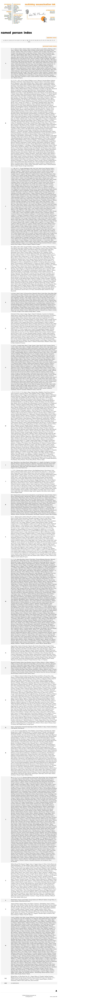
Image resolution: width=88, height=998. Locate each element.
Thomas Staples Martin (16, 578)
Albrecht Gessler (50, 356)
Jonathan (23, 484)
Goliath (50, 369)
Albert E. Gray (33, 380)
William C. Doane (51, 270)
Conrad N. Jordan (24, 488)
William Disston (38, 268)
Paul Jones (40, 487)
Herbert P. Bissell (25, 117)
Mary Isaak (22, 466)
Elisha (12, 299)
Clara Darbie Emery (40, 303)
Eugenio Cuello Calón (40, 236)
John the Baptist (51, 480)
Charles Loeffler (32, 544)
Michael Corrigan (48, 220)
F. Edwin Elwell (32, 301)
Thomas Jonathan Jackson (21, 471)
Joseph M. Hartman (15, 415)
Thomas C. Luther (44, 555)
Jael (40, 471)
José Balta (42, 88)
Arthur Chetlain (36, 197)
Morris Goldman (47, 367)
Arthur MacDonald (34, 560)
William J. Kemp (25, 500)
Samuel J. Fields (43, 319)
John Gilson (39, 362)
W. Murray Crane (46, 227)
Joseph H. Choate (20, 200)
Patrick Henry (36, 428)
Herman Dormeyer (15, 277)
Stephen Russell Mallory (48, 569)
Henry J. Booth (21, 128)
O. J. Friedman (38, 337)
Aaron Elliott (45, 299)
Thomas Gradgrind (27, 375)
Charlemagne (35, 194)
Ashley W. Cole (31, 209)
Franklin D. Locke (32, 543)
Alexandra (37, 60)
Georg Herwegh (28, 432)
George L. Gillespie (33, 360)
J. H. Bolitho (38, 126)
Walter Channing (43, 191)
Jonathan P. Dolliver (34, 273)
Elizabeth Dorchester (49, 275)
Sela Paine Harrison (43, 412)
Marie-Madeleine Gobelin (47, 364)
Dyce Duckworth (30, 282)
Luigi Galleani (50, 346)
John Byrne (35, 164)
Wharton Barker (19, 94)
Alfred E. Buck (32, 152)
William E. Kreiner (15, 514)
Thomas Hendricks (20, 426)
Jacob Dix (49, 268)
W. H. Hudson (23, 451)
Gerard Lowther (18, 554)
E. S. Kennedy (48, 500)
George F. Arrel (26, 72)
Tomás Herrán (20, 430)
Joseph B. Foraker (15, 327)
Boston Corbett (14, 219)
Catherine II (13, 186)
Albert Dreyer (18, 281)
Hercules (36, 429)
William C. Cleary (42, 204)
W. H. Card (50, 176)
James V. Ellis (44, 300)
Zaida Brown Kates (19, 496)
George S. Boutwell (46, 132)
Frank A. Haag (27, 392)
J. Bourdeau (25, 132)
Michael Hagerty (15, 395)
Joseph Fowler (27, 329)
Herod (47, 429)
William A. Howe (15, 450)
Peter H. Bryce (20, 150)
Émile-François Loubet (20, 550)
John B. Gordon (40, 373)
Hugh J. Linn (35, 540)
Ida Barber (18, 91)
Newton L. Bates (49, 98)
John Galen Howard (27, 448)
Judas (19, 491)
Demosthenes (48, 262)
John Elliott (51, 299)
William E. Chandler (33, 191)
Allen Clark (42, 201)
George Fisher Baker (19, 87)
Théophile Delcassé (28, 262)
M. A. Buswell (36, 161)
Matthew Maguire (38, 566)
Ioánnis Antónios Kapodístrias (29, 495)
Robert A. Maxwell (42, 584)
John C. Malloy (14, 570)
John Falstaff (22, 315)
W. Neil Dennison (19, 263)
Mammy (51, 570)
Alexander (52, 58)
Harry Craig (32, 227)
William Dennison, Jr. (29, 263)
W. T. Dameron (36, 248)
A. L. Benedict (25, 108)
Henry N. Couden (21, 223)
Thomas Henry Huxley (31, 459)
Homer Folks (34, 326)
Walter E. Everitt (52, 310)
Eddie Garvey (32, 351)
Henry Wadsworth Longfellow (18, 547)
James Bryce (14, 150)
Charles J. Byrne (28, 164)
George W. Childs (19, 198)
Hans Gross (47, 385)
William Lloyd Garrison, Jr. (22, 351)
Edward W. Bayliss (42, 99)
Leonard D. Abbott (35, 49)
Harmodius (29, 408)
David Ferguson (47, 316)
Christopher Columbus (29, 212)
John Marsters (23, 577)
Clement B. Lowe (18, 552)
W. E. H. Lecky (49, 527)
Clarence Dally (36, 246)
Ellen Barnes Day (39, 257)
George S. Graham (31, 377)
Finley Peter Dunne (27, 288)
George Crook (53, 233)
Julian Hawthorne (27, 418)
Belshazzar (40, 106)
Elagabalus (16, 297)
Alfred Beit (38, 103)
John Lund (29, 555)
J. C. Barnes (49, 94)
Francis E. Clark (14, 202)
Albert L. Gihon (23, 359)
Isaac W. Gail (43, 345)
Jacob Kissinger (36, 506)
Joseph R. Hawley (18, 418)
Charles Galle (43, 346)
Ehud (50, 296)
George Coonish (27, 218)
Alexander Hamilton (15, 400)
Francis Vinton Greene (25, 382)
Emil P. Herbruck (30, 429)
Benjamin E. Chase (24, 196)
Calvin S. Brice (46, 138)
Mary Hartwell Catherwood (23, 186)
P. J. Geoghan (36, 353)
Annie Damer (20, 248)
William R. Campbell (31, 174)
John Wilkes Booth (29, 128)
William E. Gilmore (31, 362)
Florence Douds (14, 278)
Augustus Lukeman (15, 555)
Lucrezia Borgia (27, 130)
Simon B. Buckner (15, 153)
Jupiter (52, 491)
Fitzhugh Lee (37, 529)
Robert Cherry (53, 196)
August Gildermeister (24, 360)
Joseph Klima (26, 507)
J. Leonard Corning (29, 220)
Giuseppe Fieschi (52, 319)
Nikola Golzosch (30, 370)
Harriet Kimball (23, 504)
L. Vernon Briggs (41, 139)
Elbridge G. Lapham (28, 523)
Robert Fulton (41, 341)
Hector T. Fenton (32, 316)
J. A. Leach (31, 527)
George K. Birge (44, 116)
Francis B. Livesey (25, 541)
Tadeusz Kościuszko (45, 511)
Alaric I (50, 57)
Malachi (13, 569)
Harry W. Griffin (45, 384)
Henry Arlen (53, 69)
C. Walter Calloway (25, 171)
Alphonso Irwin (30, 465)
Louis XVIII (47, 550)
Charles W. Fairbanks (36, 314)
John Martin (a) (43, 577)
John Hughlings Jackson (38, 470)
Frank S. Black (31, 119)
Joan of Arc (20, 480)
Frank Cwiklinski (37, 240)
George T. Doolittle (32, 275)
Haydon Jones (39, 485)
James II (44, 471)
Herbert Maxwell (33, 584)
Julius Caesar (42, 168)
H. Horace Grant (48, 377)
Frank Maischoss (22, 567)
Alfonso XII (43, 60)
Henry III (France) (45, 426)
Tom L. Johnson (30, 482)
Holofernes (27, 444)
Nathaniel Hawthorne (37, 418)
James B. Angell (45, 66)
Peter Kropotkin (29, 514)
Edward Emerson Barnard (30, 94)
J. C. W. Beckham (34, 102)
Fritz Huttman (14, 459)
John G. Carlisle (19, 178)
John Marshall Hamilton (16, 401)
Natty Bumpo (14, 156)
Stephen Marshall (15, 577)
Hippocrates (28, 436)
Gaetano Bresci (27, 138)
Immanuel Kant (17, 495)
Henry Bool (47, 127)
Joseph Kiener (35, 503)
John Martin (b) (51, 577)
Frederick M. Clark (23, 202)
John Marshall (50, 576)
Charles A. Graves (18, 380)
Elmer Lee (30, 529)
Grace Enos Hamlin (49, 401)
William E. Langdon (30, 522)
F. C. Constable (18, 215)
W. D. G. (14, 345)
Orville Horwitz (25, 447)
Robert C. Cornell (46, 219)
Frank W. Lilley (38, 537)
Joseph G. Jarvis (27, 474)
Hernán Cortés (21, 222)
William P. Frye (26, 340)
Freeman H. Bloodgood (19, 124)
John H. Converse (43, 215)
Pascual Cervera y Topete (35, 189)
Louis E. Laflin (26, 519)
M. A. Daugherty (45, 252)
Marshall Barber (41, 91)
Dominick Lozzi (26, 554)
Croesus (53, 231)
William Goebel (49, 366)
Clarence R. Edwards (16, 296)
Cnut (54, 207)
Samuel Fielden (29, 319)
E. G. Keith (45, 497)
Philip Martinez (46, 578)
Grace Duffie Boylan (19, 134)
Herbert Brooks (38, 143)
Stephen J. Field (21, 319)
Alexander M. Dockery (16, 271)
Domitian (48, 273)
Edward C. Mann (21, 571)
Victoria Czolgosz (26, 244)
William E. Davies (20, 255)
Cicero (28, 201)
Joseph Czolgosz (53, 241)
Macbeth (53, 559)
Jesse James (24, 473)
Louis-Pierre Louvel (31, 551)
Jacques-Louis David (25, 253)
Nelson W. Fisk (48, 320)
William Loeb (24, 544)
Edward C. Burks (34, 157)
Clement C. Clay (27, 204)
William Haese (49, 393)
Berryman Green (15, 381)
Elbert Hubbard (35, 450)
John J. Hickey (25, 433)
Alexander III (20, 60)
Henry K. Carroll (20, 182)
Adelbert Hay (46, 418)
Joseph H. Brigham (50, 139)
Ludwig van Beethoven (20, 103)
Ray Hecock (43, 422)
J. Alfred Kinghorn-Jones (33, 504)
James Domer (43, 273)
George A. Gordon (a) (20, 373)
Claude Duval (18, 289)
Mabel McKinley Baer (29, 83)
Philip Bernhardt (24, 113)
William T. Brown (48, 146)
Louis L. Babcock (37, 80)
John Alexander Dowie (37, 279)
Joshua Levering (38, 534)
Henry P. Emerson (20, 303)
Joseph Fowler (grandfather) (38, 329)
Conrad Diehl (47, 267)
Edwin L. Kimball (15, 504)
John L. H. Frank (23, 333)
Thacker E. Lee (27, 530)
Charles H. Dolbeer (42, 271)
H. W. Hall (32, 397)
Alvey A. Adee (42, 54)
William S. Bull (46, 153)
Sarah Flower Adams (46, 53)
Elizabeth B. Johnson (40, 481)
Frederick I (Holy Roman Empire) (34, 334)
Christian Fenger (15, 316)
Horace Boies (31, 126)
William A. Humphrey (38, 454)
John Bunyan (30, 156)
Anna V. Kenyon (41, 501)
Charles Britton (40, 142)
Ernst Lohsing (18, 545)
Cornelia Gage (20, 345)
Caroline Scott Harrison (25, 411)
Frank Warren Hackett (49, 392)
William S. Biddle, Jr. (51, 113)
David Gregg (20, 384)
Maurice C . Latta (19, 525)
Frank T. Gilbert (31, 359)
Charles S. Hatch (39, 417)
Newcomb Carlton (37, 178)
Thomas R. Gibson (41, 358)
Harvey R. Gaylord (28, 352)
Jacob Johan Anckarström (22, 65)
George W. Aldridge (44, 58)
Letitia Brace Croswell (20, 236)
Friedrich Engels (22, 305)
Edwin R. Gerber (44, 355)
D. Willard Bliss (19, 123)
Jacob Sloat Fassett (44, 315)
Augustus (51, 75)
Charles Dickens (28, 267)
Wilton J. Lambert (25, 521)
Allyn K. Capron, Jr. (43, 176)
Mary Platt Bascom (15, 98)
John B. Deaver (22, 260)
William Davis (47, 256)
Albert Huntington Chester (17, 197)
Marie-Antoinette (20, 576)
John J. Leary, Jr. (41, 527)
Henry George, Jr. (28, 355)
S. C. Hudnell (53, 450)
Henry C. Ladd (51, 518)
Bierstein (21, 114)
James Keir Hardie (48, 407)
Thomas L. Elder (24, 297)
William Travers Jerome (30, 478)
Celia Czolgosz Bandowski (29, 90)
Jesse (45, 478)
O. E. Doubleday (51, 277)
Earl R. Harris (39, 410)
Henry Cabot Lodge (16, 544)
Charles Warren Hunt (16, 455)
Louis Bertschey (41, 113)
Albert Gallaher (35, 346)
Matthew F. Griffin (15, 385)
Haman (43, 399)
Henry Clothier (39, 207)
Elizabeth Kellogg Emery (17, 304)
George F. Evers (20, 311)
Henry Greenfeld (34, 382)
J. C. (12, 168)
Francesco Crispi (38, 231)
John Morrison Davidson (45, 253)
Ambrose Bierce (14, 114)
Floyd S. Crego (14, 230)
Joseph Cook (40, 216)
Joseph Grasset (41, 378)
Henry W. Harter (52, 414)
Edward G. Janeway (45, 473)
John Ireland (40, 463)
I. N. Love (39, 551)
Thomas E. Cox (36, 226)
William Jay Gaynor (38, 352)
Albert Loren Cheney (35, 196)
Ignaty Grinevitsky (32, 385)
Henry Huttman (21, 459)
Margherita (32, 574)
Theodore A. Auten (25, 76)
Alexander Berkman (42, 112)
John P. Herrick (37, 430)
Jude (22, 491)
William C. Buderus (24, 153)
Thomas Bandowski (41, 90)
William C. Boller (46, 126)
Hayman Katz (28, 496)
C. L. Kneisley (48, 507)
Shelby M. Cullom (50, 236)
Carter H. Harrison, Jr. (37, 411)
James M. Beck (48, 101)
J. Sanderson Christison (46, 200)
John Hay (52, 418)
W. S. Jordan (41, 488)
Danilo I (17, 251)
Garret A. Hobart (32, 439)
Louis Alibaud (36, 61)
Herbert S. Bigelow (28, 114)
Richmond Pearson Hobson (17, 440)
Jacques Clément (19, 205)
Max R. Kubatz (53, 514)
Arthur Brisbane (44, 141)
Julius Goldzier (43, 369)
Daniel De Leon (14, 260)
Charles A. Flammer (48, 322)
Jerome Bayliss (51, 99)
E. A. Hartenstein (31, 414)
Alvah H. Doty (43, 277)
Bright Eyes (20, 141)
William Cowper (28, 226)
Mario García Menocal (21, 348)
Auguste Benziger (49, 110)
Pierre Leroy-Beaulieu (46, 533)
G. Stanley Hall (14, 397)
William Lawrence (38, 526)
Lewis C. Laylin (20, 527)
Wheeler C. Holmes (46, 443)
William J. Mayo (15, 585)
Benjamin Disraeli (30, 268)
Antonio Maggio (23, 565)
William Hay (14, 419)
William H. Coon (19, 218)
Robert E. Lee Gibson (31, 358)
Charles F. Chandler (45, 190)
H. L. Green (45, 381)
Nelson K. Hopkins (50, 446)
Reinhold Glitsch (19, 364)
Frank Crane (38, 227)
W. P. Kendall (33, 500)
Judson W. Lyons (24, 556)
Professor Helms (43, 423)
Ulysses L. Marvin (48, 580)
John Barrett (24, 95)
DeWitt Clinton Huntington (23, 457)
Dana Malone (30, 570)
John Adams (50, 51)
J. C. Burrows (25, 160)
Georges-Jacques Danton (33, 251)
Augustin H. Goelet (15, 367)
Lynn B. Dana (14, 249)
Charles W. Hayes (22, 419)
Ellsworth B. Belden (46, 103)
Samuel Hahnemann (33, 395)
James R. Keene (38, 497)
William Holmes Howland (25, 450)
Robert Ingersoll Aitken (42, 57)
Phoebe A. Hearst (23, 422)
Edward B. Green (30, 381)
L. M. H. (13, 392)
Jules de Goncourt (21, 371)
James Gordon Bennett (29, 109)
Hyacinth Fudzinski (35, 340)
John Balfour (36, 88)
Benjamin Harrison (15, 411)
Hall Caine (23, 169)
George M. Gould (19, 374)
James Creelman (19, 229)
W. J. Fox (27, 331)
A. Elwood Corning (19, 220)
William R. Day (21, 259)
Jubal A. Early (19, 293)
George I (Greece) (44, 353)
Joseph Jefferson (14, 475)
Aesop (34, 55)
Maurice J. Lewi (46, 534)
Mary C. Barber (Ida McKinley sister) (28, 92)
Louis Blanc (14, 121)
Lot (49, 548)
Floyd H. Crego (51, 229)
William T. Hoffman (15, 441)
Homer (48, 444)
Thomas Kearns (14, 497)
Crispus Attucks (30, 75)
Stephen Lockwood (52, 543)
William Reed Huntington (37, 457)
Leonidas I (22, 533)
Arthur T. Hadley (41, 393)
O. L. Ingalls (40, 462)
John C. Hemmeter (15, 425)
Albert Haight (42, 395)
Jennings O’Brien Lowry (45, 552)
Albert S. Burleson (42, 157)
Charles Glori (27, 364)
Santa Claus (19, 204)
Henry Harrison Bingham (21, 116)
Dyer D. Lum (24, 555)
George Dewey (35, 266)
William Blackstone (15, 120)
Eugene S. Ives (14, 467)
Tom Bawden (34, 99)
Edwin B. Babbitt (29, 80)
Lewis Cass (32, 185)
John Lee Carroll (29, 182)
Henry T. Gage (28, 345)
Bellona (26, 106)
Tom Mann (37, 571)
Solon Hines (46, 434)
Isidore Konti (37, 511)
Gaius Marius (35, 576)
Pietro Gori (47, 373)
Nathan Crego (30, 230)
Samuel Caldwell (46, 169)
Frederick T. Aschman (48, 72)
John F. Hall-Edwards (47, 397)
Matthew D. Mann (30, 571)
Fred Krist (22, 514)
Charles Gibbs (22, 358)
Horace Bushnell (28, 161)
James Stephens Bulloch (37, 154)
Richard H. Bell (36, 105)
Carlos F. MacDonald (44, 560)
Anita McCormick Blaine (27, 120)
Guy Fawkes (53, 315)
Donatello (18, 274)
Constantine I (26, 215)
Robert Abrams (39, 50)
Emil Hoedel (52, 440)
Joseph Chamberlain (35, 190)
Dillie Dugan (31, 284)
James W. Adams (42, 51)
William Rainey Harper (45, 408)
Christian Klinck (34, 507)
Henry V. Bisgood (53, 116)
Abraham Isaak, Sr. (15, 466)
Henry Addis (28, 54)
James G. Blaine (37, 120)
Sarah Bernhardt (33, 113)
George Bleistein (40, 121)
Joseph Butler (32, 163)
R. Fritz (15, 338)
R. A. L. (12, 516)
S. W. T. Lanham (19, 523)
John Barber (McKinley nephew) (29, 91)
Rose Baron (17, 95)
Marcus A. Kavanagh (36, 496)
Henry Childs (27, 198)
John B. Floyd (47, 325)
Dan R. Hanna (35, 406)
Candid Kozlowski (19, 513)
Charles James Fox (15, 331)
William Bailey (46, 84)
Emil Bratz (13, 137)
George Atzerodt (39, 75)
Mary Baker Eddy (52, 293)
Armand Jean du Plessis (20, 282)
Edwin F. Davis (46, 255)
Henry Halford (31, 396)
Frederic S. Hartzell (25, 415)
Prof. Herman (42, 429)
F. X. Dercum (22, 264)
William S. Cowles (19, 226)
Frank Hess (35, 432)
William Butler (48, 163)
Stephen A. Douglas (35, 278)
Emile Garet (41, 348)
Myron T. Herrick (46, 430)
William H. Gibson (50, 358)
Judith (34, 491)
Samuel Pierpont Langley (42, 522)
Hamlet (36, 401)
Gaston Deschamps (30, 264)
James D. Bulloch (27, 154)
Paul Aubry (46, 75)
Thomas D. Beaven (39, 101)
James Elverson (24, 301)
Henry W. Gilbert (39, 359)
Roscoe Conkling (30, 214)
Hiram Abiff (35, 436)
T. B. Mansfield (46, 573)
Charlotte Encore (51, 304)
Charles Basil (24, 98)
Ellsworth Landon (42, 521)
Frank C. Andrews (20, 66)
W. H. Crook (14, 234)
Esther (22, 308)
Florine (17, 325)
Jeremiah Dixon (34, 270)
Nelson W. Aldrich (35, 58)
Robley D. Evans (24, 310)
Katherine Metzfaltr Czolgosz (18, 242)
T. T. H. (21, 392)
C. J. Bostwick (19, 131)
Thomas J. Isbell (49, 466)
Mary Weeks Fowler (19, 330)
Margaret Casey (19, 185)
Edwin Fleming (24, 323)
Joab (16, 480)
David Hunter (47, 455)
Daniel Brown (14, 146)
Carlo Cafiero (14, 169)
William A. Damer (28, 248)
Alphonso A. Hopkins (40, 446)
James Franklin (50, 333)
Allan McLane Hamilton (26, 400)
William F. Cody (14, 209)
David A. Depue (14, 264)
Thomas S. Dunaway (48, 284)
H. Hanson (30, 407)
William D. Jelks (45, 475)
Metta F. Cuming (15, 237)
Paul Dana (21, 249)
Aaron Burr (29, 159)
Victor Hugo (41, 452)
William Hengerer (29, 426)
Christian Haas (34, 392)
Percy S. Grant (26, 378)
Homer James (17, 473)
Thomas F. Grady (45, 375)
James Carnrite (53, 179)
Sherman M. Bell (45, 105)
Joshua (31, 489)
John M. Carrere (44, 180)
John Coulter (44, 223)
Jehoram (36, 475)
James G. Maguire (20, 566)
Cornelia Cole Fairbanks (48, 314)
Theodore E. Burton (33, 160)
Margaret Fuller (14, 341)
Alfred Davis (34, 255)
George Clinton (17, 207)
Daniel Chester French (16, 337)
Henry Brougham (19, 145)
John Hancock (46, 404)
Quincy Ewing (28, 311)
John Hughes (18, 452)
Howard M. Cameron (24, 172)
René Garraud (37, 349)
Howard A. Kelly (24, 499)
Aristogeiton (47, 69)
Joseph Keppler (48, 501)
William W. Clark (40, 202)
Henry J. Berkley (33, 112)
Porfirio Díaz (14, 267)
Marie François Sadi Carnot (42, 179)
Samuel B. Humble (20, 454)
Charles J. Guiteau (33, 388)
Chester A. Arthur (38, 72)
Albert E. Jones (29, 484)
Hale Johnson (14, 482)
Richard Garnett (29, 349)
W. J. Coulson (29, 223)
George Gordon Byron (28, 165)
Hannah (16, 407)
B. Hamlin (41, 401)
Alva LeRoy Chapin (21, 193)
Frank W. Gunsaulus (21, 389)
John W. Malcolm (28, 569)
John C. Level (30, 534)
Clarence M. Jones (45, 484)
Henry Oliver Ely (51, 301)
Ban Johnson (32, 481)
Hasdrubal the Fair (20, 417)
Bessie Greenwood (43, 382)
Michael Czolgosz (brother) (40, 242)
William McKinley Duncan (30, 286)
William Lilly (46, 537)
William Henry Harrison (21, 414)
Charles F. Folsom (42, 326)
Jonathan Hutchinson (51, 458)
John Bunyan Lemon (33, 532)
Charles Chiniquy (51, 198)
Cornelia (40, 219)
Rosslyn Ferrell (19, 318)
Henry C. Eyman (36, 311)
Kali (12, 495)
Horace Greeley (53, 380)
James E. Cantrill (34, 176)
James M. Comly (39, 212)
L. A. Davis (31, 256)
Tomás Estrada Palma (30, 308)
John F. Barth (40, 97)
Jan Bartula (53, 97)
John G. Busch (14, 161)
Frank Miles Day (47, 257)
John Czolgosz (44, 241)
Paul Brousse (45, 145)
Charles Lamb (40, 519)
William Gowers (18, 375)
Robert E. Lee (19, 530)
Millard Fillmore (15, 320)
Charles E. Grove (43, 386)
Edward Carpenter (36, 180)
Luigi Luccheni (44, 554)
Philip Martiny (39, 580)
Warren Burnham (15, 159)
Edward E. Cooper (36, 218)
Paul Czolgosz (18, 244)
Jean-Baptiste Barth (31, 97)
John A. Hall (38, 397)
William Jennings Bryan (29, 149)
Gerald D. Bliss (34, 123)
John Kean (51, 496)
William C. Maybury (52, 584)
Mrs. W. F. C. (17, 168)
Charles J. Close (32, 207)
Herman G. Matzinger (39, 582)
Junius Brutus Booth (40, 128)
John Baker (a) (34, 87)
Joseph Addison (35, 54)
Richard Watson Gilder (49, 359)
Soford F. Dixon (42, 270)
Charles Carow (14, 180)
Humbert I (47, 452)
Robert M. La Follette (32, 516)
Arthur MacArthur (21, 559)
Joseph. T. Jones (33, 487)
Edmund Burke (45, 156)
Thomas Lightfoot (30, 537)
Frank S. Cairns (30, 169)
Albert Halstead (29, 399)
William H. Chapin (39, 193)
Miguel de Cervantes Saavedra (21, 189)
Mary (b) (21, 581)
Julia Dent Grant (18, 378)
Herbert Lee (43, 529)
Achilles (18, 51)
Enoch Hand (28, 406)
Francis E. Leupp (22, 534)
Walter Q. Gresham (36, 384)
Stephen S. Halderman (51, 395)
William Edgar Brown (39, 146)
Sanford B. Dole (19, 273)
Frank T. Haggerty (24, 395)
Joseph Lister (50, 540)
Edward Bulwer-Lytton (49, 154)
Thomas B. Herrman (19, 432)
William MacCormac (24, 560)
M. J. (15, 470)
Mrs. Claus (13, 204)
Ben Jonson (17, 488)
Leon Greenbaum (15, 382)
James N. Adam (27, 51)
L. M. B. (19, 80)
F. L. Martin (29, 577)
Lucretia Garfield (21, 349)
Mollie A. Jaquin (19, 474)
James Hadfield (32, 393)
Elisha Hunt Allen (23, 62)
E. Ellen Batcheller (32, 98)
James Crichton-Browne (22, 231)
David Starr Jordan (33, 488)
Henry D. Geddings (15, 353)
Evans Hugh (30, 451)
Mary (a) (16, 581)
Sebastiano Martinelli (36, 578)
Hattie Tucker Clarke (49, 202)
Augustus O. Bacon (38, 81)
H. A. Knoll (40, 508)
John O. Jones (17, 487)
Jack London (34, 545)
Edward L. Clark (49, 201)
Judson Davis (25, 256)
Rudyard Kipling (20, 506)
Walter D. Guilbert (24, 388)
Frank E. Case (42, 183)
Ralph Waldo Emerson (30, 303)
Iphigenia (34, 463)
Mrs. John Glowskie (35, 364)
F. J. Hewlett (50, 432)
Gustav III (39, 389)
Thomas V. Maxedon (23, 584)
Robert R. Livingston (35, 541)
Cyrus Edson (32, 294)
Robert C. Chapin (30, 193)
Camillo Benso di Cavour (37, 187)
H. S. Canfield (20, 175)
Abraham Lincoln (20, 539)
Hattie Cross (39, 234)
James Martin (36, 577)
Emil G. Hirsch (41, 436)
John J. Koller (20, 511)
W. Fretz (24, 337)
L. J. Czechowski (46, 240)
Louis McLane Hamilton (28, 401)
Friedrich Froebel (22, 338)
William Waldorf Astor (48, 73)
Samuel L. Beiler (31, 103)
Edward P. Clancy (35, 201)
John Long (45, 545)
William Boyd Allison (20, 64)
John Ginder (46, 362)
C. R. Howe (43, 448)
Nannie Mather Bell (27, 105)
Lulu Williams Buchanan (39, 150)
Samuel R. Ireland (47, 463)
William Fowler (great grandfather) (33, 330)
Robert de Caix (38, 169)
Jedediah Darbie (43, 251)
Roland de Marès (25, 574)
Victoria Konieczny (28, 511)
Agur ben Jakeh (20, 57)
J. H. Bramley (35, 135)
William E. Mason (41, 581)
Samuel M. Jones (47, 487)
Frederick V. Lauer (28, 525)
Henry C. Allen (31, 62)
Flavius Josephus (25, 489)
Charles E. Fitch (18, 322)
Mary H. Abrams (32, 50)
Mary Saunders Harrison (22, 412)
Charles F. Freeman (26, 336)
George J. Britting (31, 142)
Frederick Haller (14, 399)
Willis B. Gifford (15, 359)
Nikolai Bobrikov (15, 126)
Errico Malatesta (19, 569)
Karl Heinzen (22, 423)
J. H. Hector (49, 422)
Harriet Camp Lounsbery (20, 551)
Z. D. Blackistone (52, 119)
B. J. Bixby (17, 119)
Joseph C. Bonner (39, 127)
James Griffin (52, 384)
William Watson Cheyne (46, 197)
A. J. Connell (37, 214)
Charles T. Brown (53, 145)
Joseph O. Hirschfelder (51, 436)
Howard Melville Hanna (44, 406)
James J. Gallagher (27, 346)
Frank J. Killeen (42, 503)
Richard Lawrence (29, 526)
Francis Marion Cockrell (49, 208)
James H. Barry (14, 97)
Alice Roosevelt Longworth (40, 547)
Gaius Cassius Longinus (41, 185)
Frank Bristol (24, 142)
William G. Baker (15, 88)
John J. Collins (19, 212)
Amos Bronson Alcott (25, 58)
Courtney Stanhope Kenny (22, 501)
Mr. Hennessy (37, 426)
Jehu (40, 475)
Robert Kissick (28, 506)
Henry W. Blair (45, 120)
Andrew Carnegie (26, 179)
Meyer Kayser (45, 496)
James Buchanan (29, 150)
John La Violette (15, 518)
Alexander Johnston (48, 482)
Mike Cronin (46, 233)
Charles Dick (21, 267)
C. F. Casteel (50, 185)
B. (11, 80)
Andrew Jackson (28, 470)
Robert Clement (28, 205)
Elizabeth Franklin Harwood (44, 415)
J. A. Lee (49, 529)
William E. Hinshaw (20, 436)
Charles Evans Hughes (39, 451)
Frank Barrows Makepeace (38, 567)
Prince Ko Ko (36, 510)
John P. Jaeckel (35, 471)
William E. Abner (18, 50)
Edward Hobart (24, 439)
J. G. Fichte (51, 318)
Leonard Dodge (25, 271)
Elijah (29, 297)
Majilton (29, 567)
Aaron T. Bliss (48, 121)
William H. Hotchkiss (35, 447)
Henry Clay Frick (31, 337)
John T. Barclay (41, 92)
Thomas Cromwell (38, 233)
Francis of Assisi (42, 331)
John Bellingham (20, 106)
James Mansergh (38, 573)
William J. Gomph (47, 370)
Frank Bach (19, 81)
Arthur (32, 72)
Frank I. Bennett (19, 109)
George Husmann (35, 458)
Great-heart (46, 380)
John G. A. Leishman (49, 530)
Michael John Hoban (49, 437)
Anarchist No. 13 (51, 64)
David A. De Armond (38, 259)
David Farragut (29, 315)
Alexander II (14, 60)
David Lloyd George (46, 541)
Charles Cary (18, 183)
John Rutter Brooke (20, 143)
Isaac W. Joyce (47, 489)
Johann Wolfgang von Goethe (27, 367)
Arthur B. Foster (23, 327)
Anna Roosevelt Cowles (43, 225)
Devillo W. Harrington (21, 410)
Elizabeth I (22, 299)
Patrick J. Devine (20, 266)
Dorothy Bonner (30, 127)
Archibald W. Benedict (34, 108)
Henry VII (17, 428)
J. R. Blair (51, 120)
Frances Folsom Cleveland (38, 205)
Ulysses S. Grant (33, 378)
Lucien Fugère (43, 340)
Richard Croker (21, 233)
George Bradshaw (20, 135)
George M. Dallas (28, 246)
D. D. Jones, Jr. (17, 485)
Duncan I (29, 285)
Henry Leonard (51, 532)
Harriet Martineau (26, 578)
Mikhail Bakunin (24, 88)
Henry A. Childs (34, 198)
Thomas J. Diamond (44, 266)
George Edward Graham (20, 377)
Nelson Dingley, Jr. (20, 268)
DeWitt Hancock (38, 404)
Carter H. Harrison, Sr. (48, 411)
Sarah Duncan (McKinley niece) (39, 285)
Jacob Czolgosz (36, 241)
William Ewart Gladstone (33, 363)
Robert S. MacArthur (30, 559)
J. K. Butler (17, 163)
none (29, 41)
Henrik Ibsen (17, 462)
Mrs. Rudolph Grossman (22, 386)
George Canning (28, 175)
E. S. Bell (20, 105)
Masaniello (26, 581)
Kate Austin (18, 76)
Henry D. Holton (42, 444)
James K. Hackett (15, 393)
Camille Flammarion (39, 322)
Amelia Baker (39, 86)
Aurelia (12, 76)
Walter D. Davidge (35, 253)
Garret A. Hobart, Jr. (41, 439)
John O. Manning (20, 573)
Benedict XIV (18, 108)
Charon (18, 196)
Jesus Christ (50, 478)
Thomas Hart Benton (39, 110)
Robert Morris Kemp (15, 500)
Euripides (37, 308)
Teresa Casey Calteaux (35, 171)
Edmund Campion (48, 174)
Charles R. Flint (49, 323)
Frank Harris (45, 410)
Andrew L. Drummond (43, 281)
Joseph (54, 488)
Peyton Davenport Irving (20, 465)
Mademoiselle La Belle (20, 516)
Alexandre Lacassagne (34, 518)
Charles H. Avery (44, 76)
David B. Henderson (34, 425)
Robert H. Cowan (15, 225)
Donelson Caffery (50, 168)
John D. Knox (19, 510)
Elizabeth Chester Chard (25, 194)
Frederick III (52, 334)
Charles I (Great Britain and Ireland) (47, 194)
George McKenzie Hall (24, 397)
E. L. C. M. (13, 559)
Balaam (30, 88)
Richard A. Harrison (33, 412)
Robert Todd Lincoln (40, 539)
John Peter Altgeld (38, 64)
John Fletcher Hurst (26, 458)
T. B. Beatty (22, 101)
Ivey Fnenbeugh (26, 326)
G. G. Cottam (47, 222)
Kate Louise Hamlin (22, 403)
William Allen (39, 62)
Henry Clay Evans (15, 310)
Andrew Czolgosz (20, 241)
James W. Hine (38, 434)
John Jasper (42, 474)
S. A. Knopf (46, 508)
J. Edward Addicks (19, 54)
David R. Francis (15, 333)
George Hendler (43, 425)
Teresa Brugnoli (36, 148)
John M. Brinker (36, 141)
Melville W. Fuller (23, 341)
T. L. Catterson (44, 186)
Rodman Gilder (14, 360)
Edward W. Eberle (36, 293)
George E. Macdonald (22, 562)
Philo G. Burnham (52, 157)
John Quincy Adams (20, 53)
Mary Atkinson (22, 75)
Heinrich (16, 423)
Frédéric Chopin (28, 200)
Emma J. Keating (30, 497)
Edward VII (52, 294)
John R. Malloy (22, 570)
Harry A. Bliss (41, 123)
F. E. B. (14, 80)
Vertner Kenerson (41, 500)
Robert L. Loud (29, 550)
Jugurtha (39, 491)
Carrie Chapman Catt (35, 186)
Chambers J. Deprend (50, 263)
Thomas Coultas (36, 223)
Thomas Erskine (23, 307)
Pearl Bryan (20, 149)
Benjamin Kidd (20, 503)
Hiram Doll (26, 273)
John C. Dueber (14, 284)
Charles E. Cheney (45, 196)
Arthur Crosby (21, 234)
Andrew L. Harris (31, 410)
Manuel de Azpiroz (18, 77)
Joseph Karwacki (40, 495)
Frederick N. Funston (20, 343)
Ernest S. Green (38, 381)
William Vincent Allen (48, 62)
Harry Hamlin (14, 403)
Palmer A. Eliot (50, 297)
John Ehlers (46, 296)
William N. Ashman (37, 73)
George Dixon (26, 270)
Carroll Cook (34, 216)
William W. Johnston (16, 484)
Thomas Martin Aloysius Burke (22, 157)
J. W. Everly (13, 311)
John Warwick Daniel (33, 249)
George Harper (36, 408)
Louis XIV (41, 550)
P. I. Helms (36, 423)
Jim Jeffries (30, 475)
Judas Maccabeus (15, 560)
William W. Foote (51, 326)
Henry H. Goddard (15, 366)
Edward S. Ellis (28, 300)
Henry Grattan (49, 378)
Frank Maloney (37, 570)
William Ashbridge (28, 73)
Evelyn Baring (48, 92)
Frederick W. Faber (15, 314)
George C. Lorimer (35, 548)
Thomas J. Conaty (20, 214)
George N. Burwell (43, 160)
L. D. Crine (30, 231)
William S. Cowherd (32, 225)
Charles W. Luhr (52, 554)
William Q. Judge (28, 491)
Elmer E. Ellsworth (15, 301)
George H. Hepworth (20, 429)
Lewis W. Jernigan (20, 478)
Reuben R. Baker (50, 87)
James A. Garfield (49, 348)
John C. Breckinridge (40, 137)
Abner (12, 50)
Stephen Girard (52, 362)
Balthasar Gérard (36, 355)
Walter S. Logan (46, 544)
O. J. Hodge (27, 440)
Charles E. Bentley (29, 110)
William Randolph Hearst (33, 422)
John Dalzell (14, 248)
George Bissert (41, 117)
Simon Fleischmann (15, 323)
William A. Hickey (33, 433)
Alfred (54, 60)
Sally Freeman (34, 336)
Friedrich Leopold (30, 533)
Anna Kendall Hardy (21, 408)
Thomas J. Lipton (42, 540)
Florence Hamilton (37, 400)
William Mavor (14, 584)
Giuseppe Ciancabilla (21, 201)
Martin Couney (51, 223)
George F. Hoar (31, 437)
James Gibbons (14, 358)
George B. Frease (22, 334)
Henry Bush (21, 161)
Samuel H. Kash (48, 495)
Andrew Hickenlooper (16, 433)
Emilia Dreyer (25, 281)
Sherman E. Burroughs (16, 160)
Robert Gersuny (42, 356)
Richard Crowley (30, 236)
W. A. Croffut (14, 233)
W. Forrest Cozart (25, 227)
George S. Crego (22, 230)
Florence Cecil (47, 187)
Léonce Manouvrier (29, 573)
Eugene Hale (24, 396)
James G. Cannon (45, 175)
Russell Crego (46, 230)
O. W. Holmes (25, 443)
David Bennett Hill (43, 433)
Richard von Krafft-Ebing (31, 513)
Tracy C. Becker (18, 102)
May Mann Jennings (27, 477)
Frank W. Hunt (31, 455)
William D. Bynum (19, 164)
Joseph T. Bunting (22, 156)
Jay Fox (22, 331)
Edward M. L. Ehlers (37, 296)
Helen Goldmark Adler (22, 55)
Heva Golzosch (21, 370)
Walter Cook (47, 216)
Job (25, 480)
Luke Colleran (38, 211)
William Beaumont (30, 101)
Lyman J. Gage (35, 345)
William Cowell (23, 225)
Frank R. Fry (19, 340)
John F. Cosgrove (39, 222)
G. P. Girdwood (14, 363)
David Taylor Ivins (22, 467)
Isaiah (43, 466)
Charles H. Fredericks (16, 336)
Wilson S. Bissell (33, 117)
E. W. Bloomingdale (41, 124)
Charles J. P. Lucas (35, 554)
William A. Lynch (15, 556)
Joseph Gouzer (39, 374)
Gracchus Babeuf (46, 80)
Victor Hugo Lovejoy (47, 551)
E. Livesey (17, 541)
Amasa (44, 64)
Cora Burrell (43, 159)
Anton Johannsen (30, 480)
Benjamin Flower (24, 325)
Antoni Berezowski (24, 112)
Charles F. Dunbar (22, 285)
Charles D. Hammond (43, 403)
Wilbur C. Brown (29, 146)
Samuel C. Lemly (23, 532)
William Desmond (39, 264)
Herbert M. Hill (51, 433)
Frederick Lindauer (19, 540)
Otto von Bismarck (15, 117)
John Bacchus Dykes (40, 289)
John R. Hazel (32, 421)
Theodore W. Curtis (26, 238)
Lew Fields (36, 319)
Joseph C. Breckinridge (51, 137)
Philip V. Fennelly (23, 316)
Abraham (25, 50)
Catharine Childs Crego (41, 229)
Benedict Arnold (38, 71)
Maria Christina (36, 200)
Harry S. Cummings (24, 237)
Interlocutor (28, 463)
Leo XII (40, 532)
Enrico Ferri (39, 318)
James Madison (14, 565)
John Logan (39, 544)
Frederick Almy (29, 64)
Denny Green (23, 381)
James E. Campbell (20, 174)
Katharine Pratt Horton (16, 447)
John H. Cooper (52, 218)
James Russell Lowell (34, 552)
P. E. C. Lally (33, 519)
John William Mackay (20, 563)
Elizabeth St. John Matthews (17, 582)
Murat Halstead (37, 399)
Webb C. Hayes (24, 421)
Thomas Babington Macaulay (43, 559)
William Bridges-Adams (20, 139)
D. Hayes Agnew (44, 55)
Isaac (36, 465)
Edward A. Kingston (44, 504)
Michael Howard (36, 448)
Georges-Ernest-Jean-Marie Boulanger (42, 131)
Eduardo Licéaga (21, 537)
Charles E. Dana (52, 248)
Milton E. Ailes (32, 57)
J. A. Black (44, 119)
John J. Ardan (32, 69)
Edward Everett (44, 310)
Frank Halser (22, 399)
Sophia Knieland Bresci (36, 138)
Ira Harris (51, 410)
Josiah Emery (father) (28, 304)
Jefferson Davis (17, 256)
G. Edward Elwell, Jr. (41, 301)
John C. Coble (31, 208)
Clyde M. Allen (15, 62)
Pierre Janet (37, 473)
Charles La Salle (50, 516)
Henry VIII (23, 428)
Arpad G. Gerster (34, 356)
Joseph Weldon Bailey (49, 83)
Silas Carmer (18, 179)
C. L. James (49, 471)
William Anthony (41, 68)
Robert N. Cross (46, 234)
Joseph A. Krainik (42, 513)
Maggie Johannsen (39, 480)
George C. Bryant (40, 149)
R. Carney (33, 179)
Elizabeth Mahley (52, 566)
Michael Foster (45, 327)
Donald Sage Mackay (44, 562)
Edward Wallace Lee (23, 529)
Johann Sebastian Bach (28, 81)
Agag (38, 55)
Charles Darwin (36, 252)
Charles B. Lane (14, 522)
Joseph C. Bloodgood (31, 124)
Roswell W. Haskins (30, 417)
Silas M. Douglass (20, 279)
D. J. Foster (30, 327)
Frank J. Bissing (49, 117)
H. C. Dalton (43, 246)
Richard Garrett (44, 349)
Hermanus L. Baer (19, 83)
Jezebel (12, 480)
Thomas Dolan (33, 271)
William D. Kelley (15, 499)
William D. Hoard (40, 437)
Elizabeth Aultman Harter (42, 414)
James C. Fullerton (32, 341)
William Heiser (29, 423)
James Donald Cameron (34, 172)
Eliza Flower (32, 325)
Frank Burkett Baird (21, 86)
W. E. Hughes (35, 452)
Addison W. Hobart (15, 439)
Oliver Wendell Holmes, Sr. (35, 443)
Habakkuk (41, 392)
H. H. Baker (27, 87)
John (46, 480)
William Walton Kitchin (16, 507)
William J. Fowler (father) (47, 330)
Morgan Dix (20, 270)
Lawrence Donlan (33, 274)
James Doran (40, 275)
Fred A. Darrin (20, 252)
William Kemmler (49, 499)
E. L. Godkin (33, 366)
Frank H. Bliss (26, 123)
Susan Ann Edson (40, 294)
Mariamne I (46, 574)
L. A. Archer (17, 69)
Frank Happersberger (39, 407)
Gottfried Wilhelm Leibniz (37, 530)
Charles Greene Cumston (35, 237)
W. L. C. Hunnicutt (48, 454)
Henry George (19, 355)
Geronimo (13, 356)
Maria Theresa (39, 574)
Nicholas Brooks (46, 143)
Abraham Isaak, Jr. (49, 465)
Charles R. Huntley (47, 457)
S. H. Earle (13, 293)
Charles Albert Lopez (22, 548)
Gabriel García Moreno (32, 348)
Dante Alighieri (23, 251)
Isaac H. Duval (25, 289)
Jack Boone (14, 128)
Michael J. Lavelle (20, 526)
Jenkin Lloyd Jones (48, 485)
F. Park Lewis (27, 536)
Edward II (47, 294)
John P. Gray (40, 380)
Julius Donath (24, 274)
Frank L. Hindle (31, 434)
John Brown (21, 146)
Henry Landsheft (51, 521)
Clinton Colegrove (40, 209)
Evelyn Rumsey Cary (26, 183)
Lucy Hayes (37, 419)
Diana (51, 266)
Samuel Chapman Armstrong (27, 71)
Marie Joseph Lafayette (16, 519)
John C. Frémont (51, 336)
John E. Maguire (29, 566)
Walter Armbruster (15, 71)
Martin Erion (51, 305)
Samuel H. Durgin (37, 288)
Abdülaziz (50, 49)
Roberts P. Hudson (15, 451)
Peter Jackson (48, 470)
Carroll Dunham (40, 286)
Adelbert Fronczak (31, 338)
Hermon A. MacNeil (40, 563)
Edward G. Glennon (44, 363)
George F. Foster (37, 327)
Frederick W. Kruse (44, 514)
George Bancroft (19, 90)
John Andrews (28, 66)
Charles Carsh (46, 182)
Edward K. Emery (50, 303)
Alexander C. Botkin (27, 131)
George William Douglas (24, 278)
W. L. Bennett (47, 109)
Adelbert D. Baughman (16, 99)
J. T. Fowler (20, 329)
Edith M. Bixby (24, 119)
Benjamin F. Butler (44, 161)
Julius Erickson (43, 305)
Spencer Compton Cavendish (23, 187)
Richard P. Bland (21, 121)
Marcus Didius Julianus (38, 267)
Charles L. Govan (48, 374)
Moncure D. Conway (25, 216)
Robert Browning (28, 148)
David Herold (53, 429)
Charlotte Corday (33, 219)
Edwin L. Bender (48, 106)
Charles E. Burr (35, 159)
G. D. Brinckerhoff (27, 141)
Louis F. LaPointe (38, 523)
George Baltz (48, 88)
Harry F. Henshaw (44, 428)
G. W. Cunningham (46, 237)
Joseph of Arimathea (15, 489)
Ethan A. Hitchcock (15, 437)
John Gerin (51, 355)
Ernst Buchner (24, 152)
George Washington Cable (26, 168)
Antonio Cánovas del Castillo (22, 176)
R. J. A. (12, 49)
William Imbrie (33, 462)
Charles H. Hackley (24, 393)
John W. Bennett (39, 109)
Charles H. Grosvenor (33, 386)
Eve (39, 310)
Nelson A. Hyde (41, 459)
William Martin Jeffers (51, 474)
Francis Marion (27, 576)
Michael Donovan (15, 275)
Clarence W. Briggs (31, 139)
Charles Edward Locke (22, 543)
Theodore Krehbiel (50, 513)
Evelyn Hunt (24, 455)
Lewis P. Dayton (29, 259)
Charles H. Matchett (51, 581)
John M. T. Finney (23, 320)
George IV (13, 355)
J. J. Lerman (38, 533)
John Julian (44, 491)
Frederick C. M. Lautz (46, 525)
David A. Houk (44, 447)
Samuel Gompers (38, 370)
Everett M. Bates (41, 98)
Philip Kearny (22, 497)
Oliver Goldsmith (35, 369)
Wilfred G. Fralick (34, 331)
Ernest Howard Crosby (30, 234)
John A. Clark (32, 202)
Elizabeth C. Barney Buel (36, 153)
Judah (15, 491)
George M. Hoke (34, 441)
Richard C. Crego (38, 230)
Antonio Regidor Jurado (16, 492)
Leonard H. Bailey (15, 84)
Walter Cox (43, 226)
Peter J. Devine (28, 266)
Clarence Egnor (28, 296)
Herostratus (13, 430)
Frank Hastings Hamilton (48, 400)
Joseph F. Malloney (37, 569)
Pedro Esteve (17, 308)
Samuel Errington (15, 307)
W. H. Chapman (48, 193)
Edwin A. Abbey (18, 49)
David (18, 253)
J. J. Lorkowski (44, 548)
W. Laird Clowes (48, 207)
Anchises (13, 65)
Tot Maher (45, 566)
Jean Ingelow (47, 462)
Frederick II (45, 334)
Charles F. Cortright (29, 222)
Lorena (29, 548)
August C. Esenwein (40, 307)
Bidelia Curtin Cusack (37, 238)
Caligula (18, 171)
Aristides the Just (39, 69)
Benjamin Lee (14, 529)
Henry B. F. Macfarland (33, 562)
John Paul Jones (25, 487)
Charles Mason (33, 581)
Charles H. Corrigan (38, 220)
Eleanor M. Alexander (29, 60)
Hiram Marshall (42, 576)
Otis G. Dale (20, 246)
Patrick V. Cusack (19, 240)
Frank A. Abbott (26, 49)
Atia (55, 73)
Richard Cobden (23, 208)
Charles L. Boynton (29, 134)
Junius (49, 491)
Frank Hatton (47, 417)
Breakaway (31, 137)
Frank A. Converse (34, 215)
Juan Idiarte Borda (24, 462)
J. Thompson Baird (31, 86)
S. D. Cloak (25, 207)
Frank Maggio (30, 565)
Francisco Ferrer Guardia (29, 318)
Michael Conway (15, 216)
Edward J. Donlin (41, 274)
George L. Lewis (34, 536)
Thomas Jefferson (23, 475)
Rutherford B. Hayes (45, 419)
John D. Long (52, 545)
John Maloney (45, 570)
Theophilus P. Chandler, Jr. (22, 191)
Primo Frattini (14, 334)
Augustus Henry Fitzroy (27, 322)
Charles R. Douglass (45, 278)
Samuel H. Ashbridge (18, 73)
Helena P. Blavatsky (30, 121)
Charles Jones (37, 484)
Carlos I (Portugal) (28, 178)
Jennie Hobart (49, 439)
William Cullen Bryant (50, 149)
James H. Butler (24, 163)
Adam (21, 51)
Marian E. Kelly (40, 499)
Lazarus (26, 527)
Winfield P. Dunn (18, 288)
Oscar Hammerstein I (33, 403)
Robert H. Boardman (51, 124)
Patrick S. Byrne (43, 164)
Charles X (13, 196)
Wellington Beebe (43, 102)
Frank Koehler (51, 510)
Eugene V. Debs (30, 260)
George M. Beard (15, 101)
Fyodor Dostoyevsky (34, 277)
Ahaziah (26, 57)
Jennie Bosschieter (44, 130)
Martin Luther (36, 555)
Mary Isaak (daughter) (31, 466)
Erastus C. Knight (33, 508)
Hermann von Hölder (43, 441)
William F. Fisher (40, 320)
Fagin (29, 314)
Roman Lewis (50, 536)
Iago (12, 462)
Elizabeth (17, 299)
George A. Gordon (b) (31, 373)
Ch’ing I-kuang (42, 198)
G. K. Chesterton (28, 197)
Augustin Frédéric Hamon (28, 404)
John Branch (42, 135)
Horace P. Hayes (30, 419)
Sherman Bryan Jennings (38, 477)
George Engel (14, 305)
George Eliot (43, 297)
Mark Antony (48, 68)
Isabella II (39, 466)
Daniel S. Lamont (34, 521)
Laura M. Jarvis (35, 474)
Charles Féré (40, 316)
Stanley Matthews (29, 582)
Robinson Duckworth (40, 282)
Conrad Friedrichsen (47, 337)
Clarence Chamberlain (24, 190)
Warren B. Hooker (19, 446)
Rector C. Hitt (24, 437)
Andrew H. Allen (52, 61)
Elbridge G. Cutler (28, 240)
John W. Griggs (23, 385)
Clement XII (49, 204)
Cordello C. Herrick (28, 430)
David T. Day (31, 257)
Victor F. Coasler (15, 208)
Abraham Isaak (41, 465)
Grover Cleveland (49, 205)
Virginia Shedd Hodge (35, 440)
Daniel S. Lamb (47, 519)
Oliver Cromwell (29, 233)
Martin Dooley (23, 275)
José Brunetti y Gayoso (46, 148)
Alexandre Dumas (39, 284)
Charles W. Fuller (52, 340)
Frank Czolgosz (28, 241)
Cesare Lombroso (26, 545)
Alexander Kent (32, 501)
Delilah (35, 262)
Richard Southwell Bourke (34, 132)
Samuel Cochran (39, 208)
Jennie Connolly (45, 214)
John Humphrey (29, 454)
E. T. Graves (26, 380)
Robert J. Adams (37, 53)
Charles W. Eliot (35, 297)
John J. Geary (46, 352)
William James (30, 473)
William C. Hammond (16, 404)
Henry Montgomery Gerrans (22, 356)
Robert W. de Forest (48, 259)
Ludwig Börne (35, 130)
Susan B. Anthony (31, 68)
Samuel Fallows (14, 315)
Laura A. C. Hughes (26, 452)
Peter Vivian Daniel (43, 249)
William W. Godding (25, 366)
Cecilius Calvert (45, 171)
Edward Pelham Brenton (17, 138)
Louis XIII (36, 550)
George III (51, 353)
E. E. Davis (39, 255)
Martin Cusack (46, 238)
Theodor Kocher (43, 510)
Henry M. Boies (23, 126)
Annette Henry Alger (15, 61)
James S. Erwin (31, 307)
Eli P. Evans (53, 308)
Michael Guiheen (15, 388)
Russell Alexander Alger (26, 61)
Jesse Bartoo (47, 97)
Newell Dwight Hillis (22, 434)
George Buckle (39, 152)
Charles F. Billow (44, 114)
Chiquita (13, 200)
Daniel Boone (53, 127)
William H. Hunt (39, 455)
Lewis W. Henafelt (24, 425)
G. (11, 345)
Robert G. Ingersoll (20, 463)
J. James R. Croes (47, 231)
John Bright (13, 141)
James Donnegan (50, 274)
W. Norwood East (28, 293)
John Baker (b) (41, 87)
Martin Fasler (36, 315)
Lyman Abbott (44, 49)
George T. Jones (31, 485)
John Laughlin (37, 525)
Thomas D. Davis (39, 256)
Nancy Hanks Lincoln (30, 539)
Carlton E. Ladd (43, 518)
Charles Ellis (22, 300)
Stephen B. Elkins (37, 299)
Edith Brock (47, 142)
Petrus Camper (39, 174)
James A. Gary (49, 351)
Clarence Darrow (28, 252)
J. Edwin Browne (19, 148)
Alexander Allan (44, 61)
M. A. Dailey (14, 246)
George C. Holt (34, 444)
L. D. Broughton (27, 145)
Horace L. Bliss (49, 123)
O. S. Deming (41, 262)
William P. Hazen (40, 421)
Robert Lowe (26, 552)
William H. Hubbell (44, 450)
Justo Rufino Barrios (49, 95)
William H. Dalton (51, 246)
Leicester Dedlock (47, 260)
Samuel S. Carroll (38, 182)
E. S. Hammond (52, 403)
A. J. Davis (27, 255)
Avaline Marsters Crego (29, 229)
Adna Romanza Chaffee (47, 189)
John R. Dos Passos (24, 277)
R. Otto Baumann (26, 99)
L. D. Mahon (14, 567)
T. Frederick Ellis (52, 300)
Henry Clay (34, 204)
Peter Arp (20, 72)
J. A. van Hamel (49, 399)
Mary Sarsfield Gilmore (20, 362)
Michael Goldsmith (26, 369)
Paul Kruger (36, 514)
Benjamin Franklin (32, 333)
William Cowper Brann (51, 135)
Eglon (22, 296)
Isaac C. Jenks (18, 477)
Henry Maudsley (49, 582)
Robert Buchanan (50, 150)
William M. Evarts (33, 310)
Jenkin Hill (13, 434)
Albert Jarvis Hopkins (29, 446)
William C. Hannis (23, 407)
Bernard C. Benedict (45, 108)
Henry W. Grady (36, 375)
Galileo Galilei (18, 346)
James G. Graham (40, 377)
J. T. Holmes (18, 443)
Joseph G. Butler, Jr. (40, 163)
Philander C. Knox (27, 510)
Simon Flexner (41, 323)
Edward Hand (21, 406)
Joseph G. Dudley (50, 282)
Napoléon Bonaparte (21, 127)
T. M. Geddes (53, 352)
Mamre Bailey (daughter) (26, 84)
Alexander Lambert (15, 521)
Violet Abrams (47, 50)
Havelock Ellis (36, 300)
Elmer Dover (28, 279)
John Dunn (47, 286)
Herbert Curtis (18, 238)
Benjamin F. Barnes (41, 94)
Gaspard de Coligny (29, 211)
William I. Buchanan (15, 152)
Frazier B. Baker (47, 86)
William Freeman (42, 336)
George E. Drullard (33, 281)
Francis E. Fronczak (40, 338)
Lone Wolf (40, 545)
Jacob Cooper (44, 218)
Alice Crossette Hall (40, 396)
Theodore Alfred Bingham (33, 116)
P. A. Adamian (35, 51)
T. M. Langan (22, 522)
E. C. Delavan (20, 262)
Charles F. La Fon (42, 516)
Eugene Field (14, 319)
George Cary (35, 183)
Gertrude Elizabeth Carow (25, 180)
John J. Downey (46, 279)
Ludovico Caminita (45, 172)
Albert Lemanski (15, 532)
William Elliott (14, 300)
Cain (19, 169)
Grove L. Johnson (50, 481)
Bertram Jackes (20, 470)
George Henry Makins (50, 567)
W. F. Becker (26, 102)
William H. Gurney (31, 389)
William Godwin (41, 366)
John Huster (43, 458)
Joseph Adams (29, 53)
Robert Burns (23, 159)
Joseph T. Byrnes (18, 165)
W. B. (22, 80)
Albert (54, 57)
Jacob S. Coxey (50, 226)
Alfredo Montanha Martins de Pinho (26, 580)
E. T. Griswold (41, 385)
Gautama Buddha (19, 352)
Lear (36, 527)
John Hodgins (45, 440)
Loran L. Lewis (42, 536)
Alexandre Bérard (15, 112)
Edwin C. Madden (50, 563)
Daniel (25, 249)
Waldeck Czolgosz (36, 244)
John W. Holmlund (19, 444)
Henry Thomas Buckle (49, 152)
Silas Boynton (47, 134)
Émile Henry (29, 428)
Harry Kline (41, 507)
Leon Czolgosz (29, 242)
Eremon (38, 305)
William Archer (24, 69)
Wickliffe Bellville (33, 106)
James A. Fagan (23, 314)
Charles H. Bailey (39, 83)
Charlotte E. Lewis (18, 536)
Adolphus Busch (52, 160)
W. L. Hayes (17, 421)
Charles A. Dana (44, 248)
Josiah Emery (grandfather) (40, 304)
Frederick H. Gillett (43, 360)
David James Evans (45, 308)
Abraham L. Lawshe (48, 526)
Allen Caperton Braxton (22, 137)
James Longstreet (30, 547)
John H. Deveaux (48, 264)
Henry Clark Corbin (23, 219)
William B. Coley (20, 211)
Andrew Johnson (24, 481)
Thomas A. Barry (22, 97)
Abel (54, 49)
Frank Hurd (18, 458)
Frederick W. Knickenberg (22, 508)
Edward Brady (28, 135)
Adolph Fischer (32, 320)
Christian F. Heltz (52, 423)
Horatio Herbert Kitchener (47, 506)
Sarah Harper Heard (49, 421)
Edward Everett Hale (15, 396)
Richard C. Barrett (32, 95)
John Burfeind (37, 156)
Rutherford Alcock (15, 58)
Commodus (46, 212)
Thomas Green (52, 381)
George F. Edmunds (23, 294)
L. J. (12, 470)
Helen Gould (27, 374)
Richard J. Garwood (41, 351)
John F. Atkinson (15, 75)
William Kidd (28, 503)
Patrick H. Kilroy (51, 503)
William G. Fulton (49, 341)
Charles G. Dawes (23, 257)
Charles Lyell (53, 555)
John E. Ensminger (30, 305)
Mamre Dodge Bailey (38, 84)
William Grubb (51, 386)
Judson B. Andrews (36, 66)
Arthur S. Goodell (30, 371)
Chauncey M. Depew (39, 263)
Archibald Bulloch (18, 154)
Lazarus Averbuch (35, 76)
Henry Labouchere (23, 518)
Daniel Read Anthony (22, 68)
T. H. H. (17, 392)
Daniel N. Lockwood (42, 543)
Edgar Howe (50, 448)
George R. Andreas (32, 65)
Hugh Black (39, 119)
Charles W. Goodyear (40, 371)
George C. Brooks (30, 143)
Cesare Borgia (20, 130)
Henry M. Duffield (23, 284)
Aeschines (30, 55)
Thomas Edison (15, 294)
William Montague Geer (26, 353)
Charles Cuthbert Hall (50, 396)
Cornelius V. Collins (47, 211)
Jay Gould (33, 374)
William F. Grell (27, 384)
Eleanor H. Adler (50, 54)
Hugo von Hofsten (25, 441)
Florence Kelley (52, 497)
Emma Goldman (39, 367)
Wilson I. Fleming (33, 323)
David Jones (24, 485)
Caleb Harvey (33, 415)
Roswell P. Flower (39, 325)
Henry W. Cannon (36, 175)
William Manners (45, 571)
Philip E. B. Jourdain (38, 489)
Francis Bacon (47, 81)
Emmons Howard (18, 448)
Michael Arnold (46, 71)
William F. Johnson (38, 482)
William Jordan (48, 488)
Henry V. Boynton (38, 134)
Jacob (29, 471)
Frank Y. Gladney (23, 363)
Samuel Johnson (22, 482)
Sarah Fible (45, 318)
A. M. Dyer (31, 289)
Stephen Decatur (38, 260)
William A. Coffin (23, 209)
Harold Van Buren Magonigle (41, 565)
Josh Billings (37, 114)
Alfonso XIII (49, 60)
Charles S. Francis (51, 331)
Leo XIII (45, 532)
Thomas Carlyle (46, 178)
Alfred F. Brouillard (36, 145)
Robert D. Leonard (15, 533)
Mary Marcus (17, 574)
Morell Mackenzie (30, 563)
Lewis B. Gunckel (42, 388)
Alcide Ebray (44, 293)
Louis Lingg (28, 540)
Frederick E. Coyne (15, 227)
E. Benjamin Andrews (43, 65)
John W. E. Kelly (32, 499)
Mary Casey (26, 185)
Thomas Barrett (40, 95)
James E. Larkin (46, 523)
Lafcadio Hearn (14, 422)
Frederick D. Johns (15, 481)
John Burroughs (50, 159)
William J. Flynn (18, 326)
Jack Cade (35, 168)
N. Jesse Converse (52, 215)
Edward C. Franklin (41, 333)
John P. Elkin (29, 299)
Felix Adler (13, 55)
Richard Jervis (40, 478)
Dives (44, 268)
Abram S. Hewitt (42, 432)
